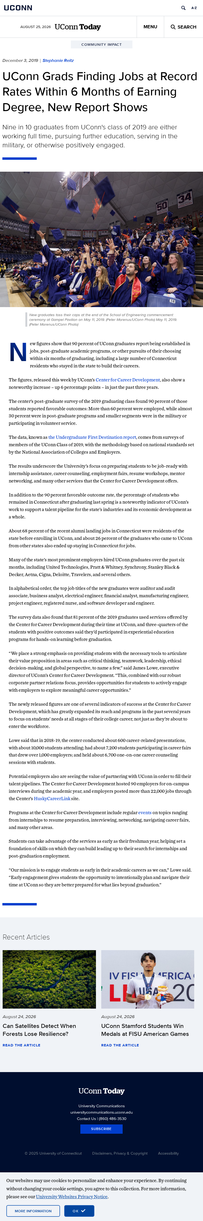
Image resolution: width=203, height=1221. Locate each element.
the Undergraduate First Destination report (92, 437)
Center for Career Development (128, 379)
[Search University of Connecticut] (183, 8)
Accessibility (168, 1153)
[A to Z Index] (194, 8)
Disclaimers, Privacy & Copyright (119, 1153)
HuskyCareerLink (52, 798)
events (145, 812)
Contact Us (86, 1118)
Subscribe (101, 1128)
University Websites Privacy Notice (72, 1196)
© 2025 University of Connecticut (53, 1153)
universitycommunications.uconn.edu (101, 1112)
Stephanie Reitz (58, 60)
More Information (33, 1211)
